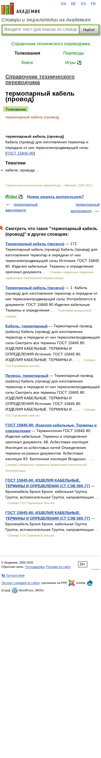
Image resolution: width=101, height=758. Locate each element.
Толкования (27, 53)
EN (63, 4)
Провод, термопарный (26, 375)
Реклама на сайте (58, 566)
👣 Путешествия (13, 575)
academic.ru (20, 8)
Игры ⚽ (73, 62)
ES (83, 4)
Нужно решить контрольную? (55, 196)
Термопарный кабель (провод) (34, 244)
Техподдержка (34, 566)
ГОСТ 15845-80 (20, 153)
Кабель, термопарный (26, 326)
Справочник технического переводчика (50, 44)
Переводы (73, 53)
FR (93, 4)
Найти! (89, 30)
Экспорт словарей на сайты (20, 582)
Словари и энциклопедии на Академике (46, 19)
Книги (27, 62)
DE (73, 4)
